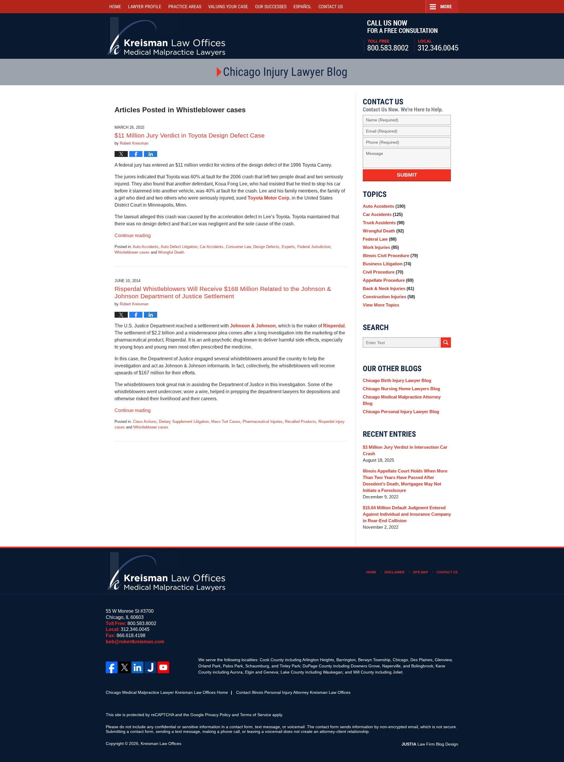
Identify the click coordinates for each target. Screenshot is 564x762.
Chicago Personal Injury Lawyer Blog (401, 411)
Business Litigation (387, 263)
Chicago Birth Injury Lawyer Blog (397, 380)
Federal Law (380, 239)
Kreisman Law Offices (161, 743)
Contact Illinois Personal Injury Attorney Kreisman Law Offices (293, 692)
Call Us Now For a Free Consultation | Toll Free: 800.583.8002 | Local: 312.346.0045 (411, 36)
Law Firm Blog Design (430, 744)
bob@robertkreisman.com (135, 641)
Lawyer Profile (144, 6)
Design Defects (266, 246)
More (446, 6)
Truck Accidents (383, 222)
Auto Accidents (146, 246)
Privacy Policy (218, 714)
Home (115, 6)
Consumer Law (238, 246)
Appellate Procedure (388, 280)
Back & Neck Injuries (388, 288)
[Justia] (150, 667)
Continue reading (133, 235)
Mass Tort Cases (225, 421)
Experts (288, 246)
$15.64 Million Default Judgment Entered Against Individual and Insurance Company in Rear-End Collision (407, 514)
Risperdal (334, 325)
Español (302, 6)
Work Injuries (381, 247)
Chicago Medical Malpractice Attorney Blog (402, 400)
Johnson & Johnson (253, 325)
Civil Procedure (383, 271)
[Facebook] (111, 667)
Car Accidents (212, 246)
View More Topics (381, 304)
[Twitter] (124, 667)
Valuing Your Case (228, 6)
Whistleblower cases (132, 252)
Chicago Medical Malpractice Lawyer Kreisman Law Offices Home (167, 692)
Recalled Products (300, 421)
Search (446, 342)
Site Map (420, 572)
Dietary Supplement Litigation (184, 421)
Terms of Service (255, 714)
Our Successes (270, 6)
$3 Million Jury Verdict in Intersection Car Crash (405, 450)
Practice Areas (184, 6)
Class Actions (145, 421)
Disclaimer (394, 572)
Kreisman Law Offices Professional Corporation (167, 36)
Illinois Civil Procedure (390, 255)
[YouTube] (163, 667)
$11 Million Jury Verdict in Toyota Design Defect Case (190, 135)
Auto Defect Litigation (179, 246)
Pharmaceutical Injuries (263, 421)
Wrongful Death (171, 252)
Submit (407, 175)
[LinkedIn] (137, 667)
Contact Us (447, 572)
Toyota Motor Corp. (270, 197)
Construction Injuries (389, 296)
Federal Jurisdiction (313, 246)
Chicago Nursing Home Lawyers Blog (401, 388)
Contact (330, 6)
